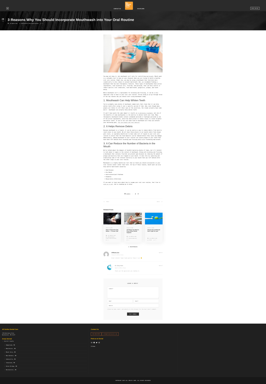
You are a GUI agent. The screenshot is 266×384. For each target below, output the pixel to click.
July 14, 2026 (130, 227)
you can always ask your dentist (128, 122)
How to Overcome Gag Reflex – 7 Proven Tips (112, 230)
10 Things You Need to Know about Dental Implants (133, 231)
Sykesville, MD (11, 359)
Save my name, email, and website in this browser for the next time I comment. (133, 309)
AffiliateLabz (115, 252)
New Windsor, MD (11, 355)
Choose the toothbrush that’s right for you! (153, 230)
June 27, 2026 (150, 227)
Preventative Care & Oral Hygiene (30, 23)
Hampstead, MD (10, 345)
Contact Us (117, 8)
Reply (161, 252)
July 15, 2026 (109, 227)
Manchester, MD (11, 348)
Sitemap (93, 346)
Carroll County (9, 341)
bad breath (149, 76)
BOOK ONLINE (255, 8)
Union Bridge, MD (11, 366)
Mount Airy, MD (11, 352)
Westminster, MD (11, 369)
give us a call (108, 184)
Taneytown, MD (10, 362)
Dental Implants (133, 238)
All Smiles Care (14, 23)
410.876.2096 (140, 8)
